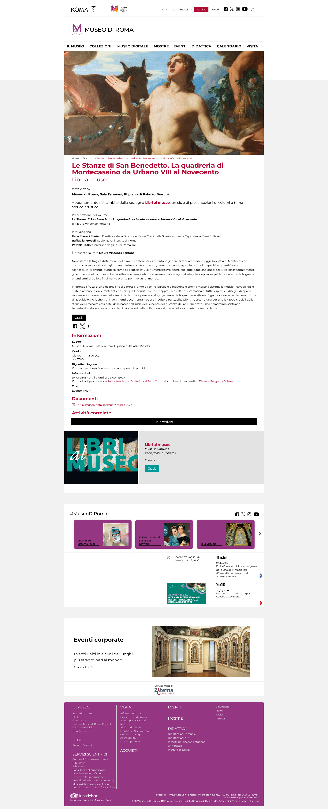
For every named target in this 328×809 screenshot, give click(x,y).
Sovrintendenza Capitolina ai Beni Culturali (136, 381)
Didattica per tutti (179, 737)
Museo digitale (132, 46)
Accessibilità (128, 737)
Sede (77, 740)
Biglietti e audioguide (134, 716)
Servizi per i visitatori (133, 720)
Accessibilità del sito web (234, 801)
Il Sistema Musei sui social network (149, 540)
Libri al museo (157, 444)
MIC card (125, 724)
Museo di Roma (108, 29)
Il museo (75, 46)
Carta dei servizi (82, 727)
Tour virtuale (208, 543)
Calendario (229, 46)
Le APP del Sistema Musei (87, 542)
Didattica (201, 46)
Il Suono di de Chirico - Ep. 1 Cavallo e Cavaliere (233, 595)
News (219, 710)
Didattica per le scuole (182, 733)
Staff (75, 716)
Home (75, 158)
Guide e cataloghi (131, 734)
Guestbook (79, 720)
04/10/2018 (236, 570)
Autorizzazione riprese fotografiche (94, 787)
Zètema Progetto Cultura (216, 381)
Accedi (215, 9)
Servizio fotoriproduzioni (88, 776)
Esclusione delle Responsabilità (191, 801)
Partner (220, 718)
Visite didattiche (130, 727)
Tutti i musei (180, 9)
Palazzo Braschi (82, 745)
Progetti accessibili (179, 749)
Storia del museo (83, 713)
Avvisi (219, 714)
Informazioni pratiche (133, 713)
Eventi (180, 46)
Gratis (79, 318)
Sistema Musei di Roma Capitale (93, 724)
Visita (252, 46)
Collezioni (100, 46)
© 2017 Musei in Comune (145, 801)
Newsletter (79, 731)
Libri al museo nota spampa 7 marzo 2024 (103, 405)
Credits (214, 801)
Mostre (161, 46)
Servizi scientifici (90, 754)
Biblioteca (79, 766)
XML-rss (254, 801)
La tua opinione (130, 741)
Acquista (201, 9)
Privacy (168, 801)
